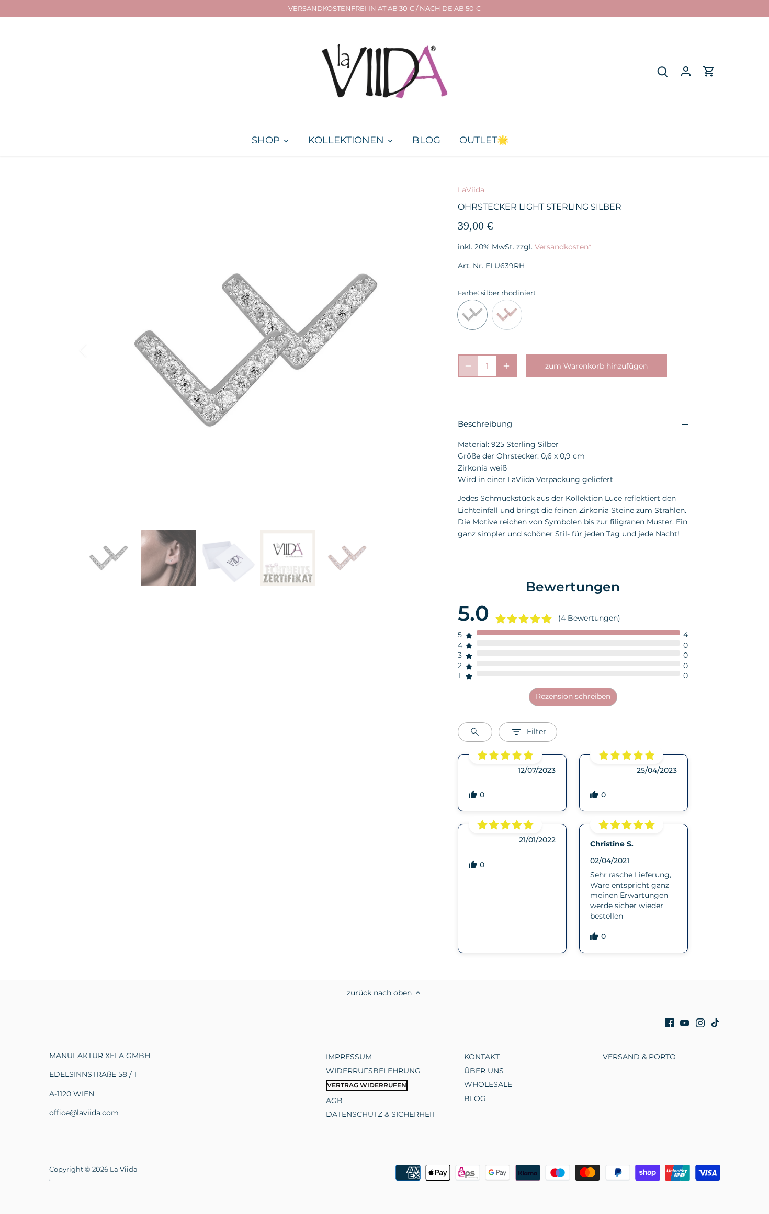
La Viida (124, 1169)
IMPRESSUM (349, 1056)
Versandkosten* (563, 246)
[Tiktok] (715, 1022)
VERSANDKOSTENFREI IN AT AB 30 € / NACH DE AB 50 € (384, 8)
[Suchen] (662, 71)
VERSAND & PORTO (639, 1056)
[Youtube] (684, 1022)
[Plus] (506, 366)
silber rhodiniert (472, 314)
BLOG (475, 1098)
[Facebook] (669, 1022)
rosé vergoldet (507, 314)
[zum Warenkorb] (709, 71)
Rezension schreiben (573, 696)
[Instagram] (700, 1022)
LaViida (471, 189)
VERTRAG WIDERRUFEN (366, 1085)
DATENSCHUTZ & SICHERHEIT (381, 1114)
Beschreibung (485, 424)
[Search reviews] (475, 732)
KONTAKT (482, 1056)
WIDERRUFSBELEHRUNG (373, 1070)
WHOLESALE (488, 1084)
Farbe (468, 293)
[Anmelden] (685, 71)
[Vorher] (97, 350)
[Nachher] (417, 350)
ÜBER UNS (484, 1070)
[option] (257, 350)
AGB (334, 1100)
